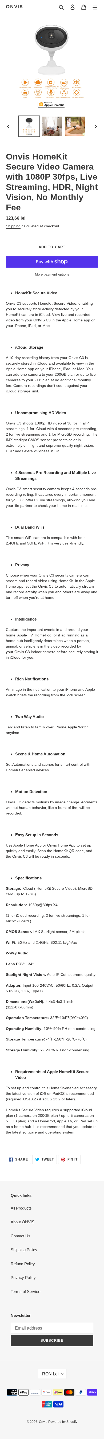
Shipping (13, 226)
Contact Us (20, 1236)
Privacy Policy (23, 1277)
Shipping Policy (24, 1249)
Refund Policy (23, 1263)
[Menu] (95, 7)
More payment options (52, 274)
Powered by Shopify (62, 1422)
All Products (21, 1208)
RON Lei (50, 1374)
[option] (29, 126)
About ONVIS (22, 1222)
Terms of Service (25, 1291)
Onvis (14, 6)
